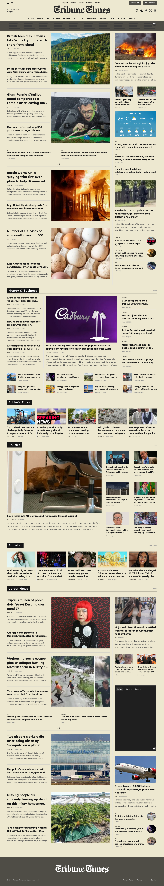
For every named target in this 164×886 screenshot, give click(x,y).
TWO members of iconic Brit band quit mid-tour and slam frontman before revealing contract (51, 573)
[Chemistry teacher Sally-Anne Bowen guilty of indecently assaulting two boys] (51, 416)
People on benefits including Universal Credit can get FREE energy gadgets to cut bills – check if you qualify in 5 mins (67, 375)
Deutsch (89, 3)
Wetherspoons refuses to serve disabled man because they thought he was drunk (142, 430)
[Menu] (8, 2)
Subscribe (135, 3)
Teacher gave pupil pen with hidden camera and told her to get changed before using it (124, 102)
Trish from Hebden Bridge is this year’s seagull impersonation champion (129, 818)
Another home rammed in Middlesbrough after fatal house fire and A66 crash (26, 634)
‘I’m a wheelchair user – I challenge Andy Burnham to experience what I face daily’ (20, 430)
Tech (112, 18)
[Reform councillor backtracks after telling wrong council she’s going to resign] (117, 518)
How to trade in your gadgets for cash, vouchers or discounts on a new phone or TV (24, 323)
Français (81, 3)
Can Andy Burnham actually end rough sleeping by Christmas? (144, 530)
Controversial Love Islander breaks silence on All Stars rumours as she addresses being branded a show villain (112, 573)
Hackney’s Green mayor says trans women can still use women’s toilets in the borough (145, 500)
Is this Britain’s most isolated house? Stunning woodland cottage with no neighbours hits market (138, 332)
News (40, 18)
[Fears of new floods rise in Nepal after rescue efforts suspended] (146, 92)
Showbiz (91, 18)
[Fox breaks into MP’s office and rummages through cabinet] (54, 482)
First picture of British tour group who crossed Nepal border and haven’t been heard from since (128, 242)
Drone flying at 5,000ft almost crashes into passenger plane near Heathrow (135, 789)
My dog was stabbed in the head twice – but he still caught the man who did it (135, 145)
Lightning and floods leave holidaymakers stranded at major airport (135, 170)
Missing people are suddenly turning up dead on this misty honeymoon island (26, 799)
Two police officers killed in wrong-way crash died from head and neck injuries (27, 693)
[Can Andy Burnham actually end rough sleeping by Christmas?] (145, 518)
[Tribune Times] (82, 10)
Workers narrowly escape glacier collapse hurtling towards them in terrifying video (27, 662)
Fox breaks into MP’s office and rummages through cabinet (42, 515)
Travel (132, 18)
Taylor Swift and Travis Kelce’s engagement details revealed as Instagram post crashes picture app (80, 573)
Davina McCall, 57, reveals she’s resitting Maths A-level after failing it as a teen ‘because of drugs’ (21, 573)
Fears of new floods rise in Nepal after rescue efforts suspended (146, 102)
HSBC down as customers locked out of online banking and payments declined (145, 375)
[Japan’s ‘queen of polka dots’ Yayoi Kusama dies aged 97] (80, 622)
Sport (103, 18)
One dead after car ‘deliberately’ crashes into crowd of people (84, 718)
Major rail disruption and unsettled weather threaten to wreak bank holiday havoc (135, 630)
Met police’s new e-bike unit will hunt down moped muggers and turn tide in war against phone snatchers (26, 771)
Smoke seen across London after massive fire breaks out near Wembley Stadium (84, 154)
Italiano (97, 3)
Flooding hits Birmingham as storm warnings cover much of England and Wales (29, 718)
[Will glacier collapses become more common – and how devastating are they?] (112, 416)
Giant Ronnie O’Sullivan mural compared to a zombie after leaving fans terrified (26, 98)
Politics (78, 18)
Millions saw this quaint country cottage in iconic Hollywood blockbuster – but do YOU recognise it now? (105, 375)
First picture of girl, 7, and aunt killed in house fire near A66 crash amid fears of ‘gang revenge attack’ (124, 669)
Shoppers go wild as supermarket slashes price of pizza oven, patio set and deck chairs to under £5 (29, 388)
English (65, 3)
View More (153, 545)
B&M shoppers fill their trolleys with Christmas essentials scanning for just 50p (137, 302)
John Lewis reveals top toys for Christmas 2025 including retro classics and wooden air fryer (138, 361)
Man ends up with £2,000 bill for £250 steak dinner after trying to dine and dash (29, 154)
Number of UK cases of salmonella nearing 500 (25, 233)
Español (73, 3)
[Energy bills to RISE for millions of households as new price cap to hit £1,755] (127, 389)
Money (66, 18)
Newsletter (150, 3)
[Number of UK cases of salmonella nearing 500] (80, 253)
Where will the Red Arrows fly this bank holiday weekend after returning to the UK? (134, 158)
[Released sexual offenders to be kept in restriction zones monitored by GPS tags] (117, 488)
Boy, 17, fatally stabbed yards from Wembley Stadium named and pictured (27, 207)
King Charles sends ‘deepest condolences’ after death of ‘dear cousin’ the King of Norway (26, 265)
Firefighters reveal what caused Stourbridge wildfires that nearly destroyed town (129, 842)
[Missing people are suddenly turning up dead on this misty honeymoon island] (80, 817)
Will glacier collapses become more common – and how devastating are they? (111, 430)
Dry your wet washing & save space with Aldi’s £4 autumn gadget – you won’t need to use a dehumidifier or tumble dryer (105, 388)
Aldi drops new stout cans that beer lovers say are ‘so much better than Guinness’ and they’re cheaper (29, 375)
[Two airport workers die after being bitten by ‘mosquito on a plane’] (80, 759)
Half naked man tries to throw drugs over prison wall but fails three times (129, 267)
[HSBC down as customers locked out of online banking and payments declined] (127, 377)
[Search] (12, 2)
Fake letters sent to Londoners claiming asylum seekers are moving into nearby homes (82, 430)
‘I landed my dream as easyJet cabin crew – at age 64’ (146, 669)
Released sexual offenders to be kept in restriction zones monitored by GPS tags (116, 500)
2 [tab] (60, 164)
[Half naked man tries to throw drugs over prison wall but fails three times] (151, 266)
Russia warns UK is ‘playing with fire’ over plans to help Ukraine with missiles (27, 177)
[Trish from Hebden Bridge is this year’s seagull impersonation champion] (151, 816)
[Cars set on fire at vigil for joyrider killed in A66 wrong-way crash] (135, 46)
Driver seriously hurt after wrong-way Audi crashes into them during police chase (27, 70)
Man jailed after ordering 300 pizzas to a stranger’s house (24, 129)
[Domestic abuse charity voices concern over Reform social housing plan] (117, 457)
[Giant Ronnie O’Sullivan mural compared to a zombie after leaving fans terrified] (80, 117)
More (155, 291)
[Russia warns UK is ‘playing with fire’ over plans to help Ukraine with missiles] (80, 195)
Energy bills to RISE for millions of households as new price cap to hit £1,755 (145, 388)
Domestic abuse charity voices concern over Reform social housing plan (117, 469)
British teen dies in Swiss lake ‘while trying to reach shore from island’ (27, 40)
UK (47, 18)
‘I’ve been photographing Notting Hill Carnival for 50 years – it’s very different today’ (27, 829)
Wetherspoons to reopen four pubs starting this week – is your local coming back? (23, 347)
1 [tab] (58, 164)
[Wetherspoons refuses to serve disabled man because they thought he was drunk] (143, 416)
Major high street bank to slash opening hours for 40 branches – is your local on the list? (139, 346)
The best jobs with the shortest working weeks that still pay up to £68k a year (138, 317)
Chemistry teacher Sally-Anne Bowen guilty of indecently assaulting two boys (50, 430)
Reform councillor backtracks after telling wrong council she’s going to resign (117, 530)
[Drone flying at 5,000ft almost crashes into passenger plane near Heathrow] (135, 769)
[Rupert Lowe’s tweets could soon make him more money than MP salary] (145, 457)
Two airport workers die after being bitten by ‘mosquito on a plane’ (25, 741)
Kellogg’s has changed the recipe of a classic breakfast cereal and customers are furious (68, 388)
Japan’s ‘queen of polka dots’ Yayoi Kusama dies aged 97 (25, 604)
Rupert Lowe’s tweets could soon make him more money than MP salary (144, 469)
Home (31, 18)
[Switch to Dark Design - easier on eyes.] (137, 10)
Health (121, 18)
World (56, 18)
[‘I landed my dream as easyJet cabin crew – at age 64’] (146, 659)
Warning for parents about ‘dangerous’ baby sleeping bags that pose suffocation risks (22, 299)
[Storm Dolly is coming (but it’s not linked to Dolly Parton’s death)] (151, 829)
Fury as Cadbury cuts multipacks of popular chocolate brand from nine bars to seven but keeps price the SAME (79, 347)
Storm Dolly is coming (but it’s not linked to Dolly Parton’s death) (130, 830)
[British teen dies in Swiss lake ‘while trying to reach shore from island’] (80, 58)
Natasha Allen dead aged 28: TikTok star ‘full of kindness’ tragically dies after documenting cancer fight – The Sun (142, 573)
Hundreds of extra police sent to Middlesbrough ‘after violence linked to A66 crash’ (134, 213)
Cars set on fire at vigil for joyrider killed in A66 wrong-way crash (135, 65)
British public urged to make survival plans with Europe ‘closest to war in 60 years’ (129, 254)
